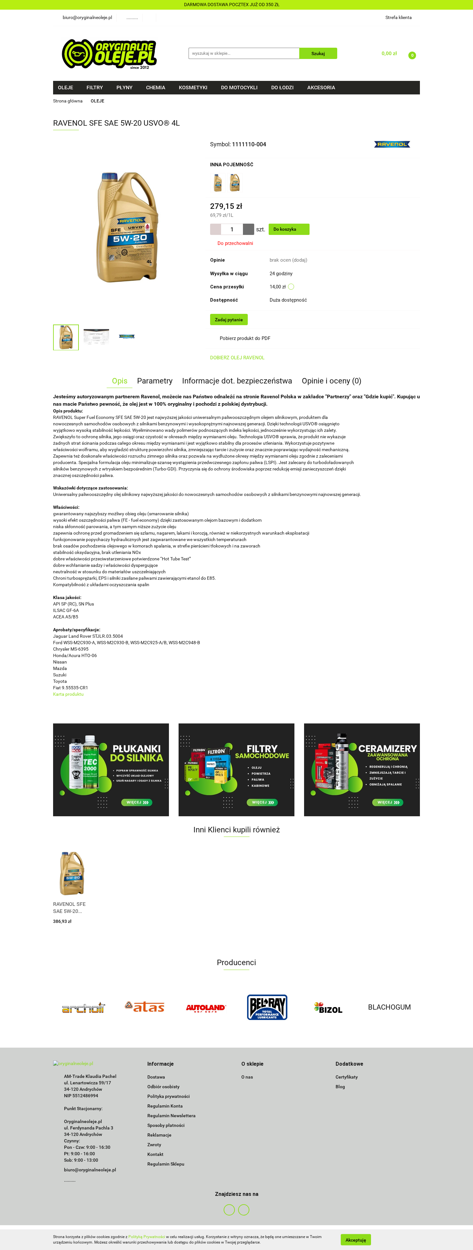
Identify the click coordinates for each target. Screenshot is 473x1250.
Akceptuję (356, 1239)
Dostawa (156, 1077)
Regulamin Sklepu (165, 1164)
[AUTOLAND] (205, 1007)
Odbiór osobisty (163, 1086)
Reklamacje (159, 1135)
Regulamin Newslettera (171, 1115)
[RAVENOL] (391, 143)
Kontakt (155, 1154)
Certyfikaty (347, 1077)
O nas (247, 1077)
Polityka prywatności (168, 1096)
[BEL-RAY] (267, 1007)
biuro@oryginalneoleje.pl (90, 1169)
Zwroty (154, 1144)
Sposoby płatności (166, 1125)
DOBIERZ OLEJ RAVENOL (237, 358)
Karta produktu (68, 694)
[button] (160, 1064)
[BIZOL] (328, 1007)
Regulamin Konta (165, 1106)
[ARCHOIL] (83, 1007)
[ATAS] (144, 1007)
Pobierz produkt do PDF (245, 338)
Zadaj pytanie (229, 319)
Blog (340, 1086)
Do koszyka (285, 229)
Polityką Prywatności (146, 1237)
